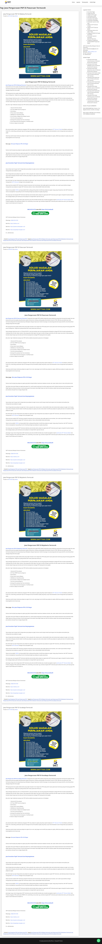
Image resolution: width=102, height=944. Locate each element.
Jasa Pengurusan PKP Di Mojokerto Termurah (61, 239)
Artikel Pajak (92, 2)
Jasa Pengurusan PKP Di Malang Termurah (17, 14)
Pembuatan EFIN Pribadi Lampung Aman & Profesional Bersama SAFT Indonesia (93, 101)
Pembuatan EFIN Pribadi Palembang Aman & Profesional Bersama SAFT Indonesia (93, 97)
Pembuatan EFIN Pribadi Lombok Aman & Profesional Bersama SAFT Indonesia (93, 74)
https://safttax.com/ (92, 51)
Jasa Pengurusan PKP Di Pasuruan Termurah (18, 247)
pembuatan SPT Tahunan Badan (64, 199)
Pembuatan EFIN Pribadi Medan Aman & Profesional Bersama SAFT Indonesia (93, 83)
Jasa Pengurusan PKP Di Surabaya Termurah (51, 240)
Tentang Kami (85, 2)
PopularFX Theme (59, 941)
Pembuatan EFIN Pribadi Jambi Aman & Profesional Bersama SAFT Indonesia (93, 92)
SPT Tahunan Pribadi (57, 129)
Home (73, 2)
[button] (98, 940)
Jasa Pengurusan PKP (22, 239)
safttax (16, 16)
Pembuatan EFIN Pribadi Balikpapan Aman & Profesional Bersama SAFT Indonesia (93, 65)
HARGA (17, 190)
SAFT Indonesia (15, 182)
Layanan (78, 2)
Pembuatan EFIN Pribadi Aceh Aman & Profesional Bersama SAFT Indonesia (93, 79)
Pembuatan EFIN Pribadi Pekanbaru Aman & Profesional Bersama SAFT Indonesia (93, 88)
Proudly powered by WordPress (46, 941)
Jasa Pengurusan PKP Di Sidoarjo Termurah (31, 240)
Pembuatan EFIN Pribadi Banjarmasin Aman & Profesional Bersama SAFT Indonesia (93, 70)
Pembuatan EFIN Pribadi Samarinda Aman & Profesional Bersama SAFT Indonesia (93, 61)
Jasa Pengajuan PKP (12, 239)
